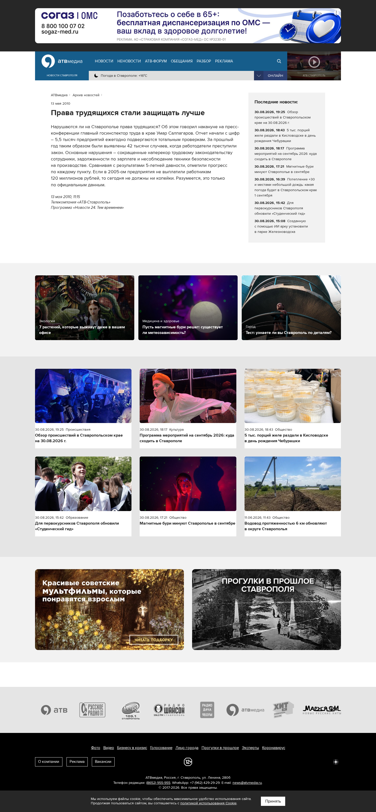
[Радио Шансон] (169, 710)
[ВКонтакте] (268, 761)
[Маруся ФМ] (322, 710)
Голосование (161, 747)
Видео (108, 747)
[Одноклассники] (291, 761)
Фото (95, 747)
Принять (273, 801)
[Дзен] (336, 761)
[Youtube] (313, 761)
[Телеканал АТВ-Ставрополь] (54, 710)
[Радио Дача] (207, 710)
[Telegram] (279, 761)
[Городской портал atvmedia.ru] (245, 710)
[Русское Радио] (92, 710)
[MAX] (302, 761)
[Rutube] (324, 761)
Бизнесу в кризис (132, 747)
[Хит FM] (283, 710)
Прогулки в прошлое (220, 747)
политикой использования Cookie (208, 803)
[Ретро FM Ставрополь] (131, 710)
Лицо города (186, 747)
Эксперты (250, 747)
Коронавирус (273, 747)
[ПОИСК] (279, 61)
